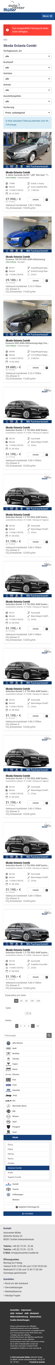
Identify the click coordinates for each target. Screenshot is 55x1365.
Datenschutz (35, 1317)
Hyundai (16, 1090)
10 (38, 1026)
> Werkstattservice (12, 1291)
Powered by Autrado (37, 1362)
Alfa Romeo (17, 1043)
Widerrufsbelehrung (19, 1317)
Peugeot (16, 1127)
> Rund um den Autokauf (15, 1283)
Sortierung (8, 107)
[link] (46, 199)
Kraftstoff (8, 62)
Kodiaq (11, 1163)
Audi (14, 1048)
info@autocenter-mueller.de (24, 1252)
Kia (13, 1101)
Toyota (15, 1189)
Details (36, 199)
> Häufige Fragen (11, 1295)
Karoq (10, 1158)
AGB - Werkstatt (32, 1313)
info (5, 39)
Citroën (15, 1059)
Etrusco (15, 1074)
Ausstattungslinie (12, 96)
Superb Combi (14, 1177)
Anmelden (14, 1310)
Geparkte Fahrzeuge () (28, 1207)
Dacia (14, 1069)
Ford (14, 1085)
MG (14, 1111)
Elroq (10, 1144)
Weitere (15, 1200)
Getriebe (7, 73)
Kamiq (11, 1154)
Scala (10, 1172)
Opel (14, 1121)
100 (32, 1001)
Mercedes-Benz (19, 1106)
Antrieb (7, 84)
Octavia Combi (15, 1168)
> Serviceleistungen (13, 1287)
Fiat (14, 1080)
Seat (14, 1132)
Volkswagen (17, 1194)
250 (38, 1001)
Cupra (15, 1064)
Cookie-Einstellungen (19, 1320)
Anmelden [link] (29, 1214)
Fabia (10, 1149)
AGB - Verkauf (16, 1313)
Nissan (15, 1116)
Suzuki (15, 1184)
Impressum (26, 1310)
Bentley (15, 1053)
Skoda (15, 1137)
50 (26, 1001)
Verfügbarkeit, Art (12, 51)
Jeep (14, 1095)
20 (21, 1001)
